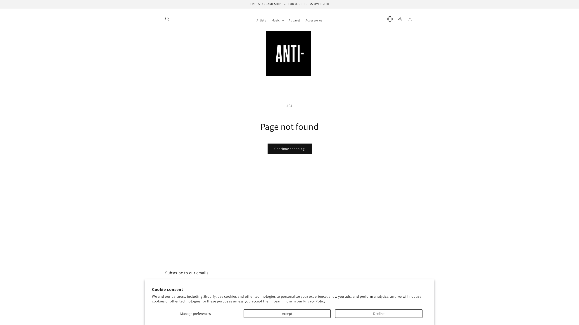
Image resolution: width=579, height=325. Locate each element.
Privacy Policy (314, 301)
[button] (277, 20)
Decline (378, 313)
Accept (287, 313)
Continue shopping (289, 148)
